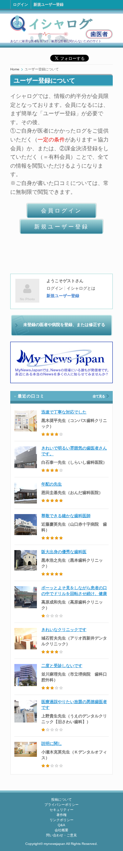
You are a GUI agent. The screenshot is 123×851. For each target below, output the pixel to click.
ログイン (20, 4)
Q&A (61, 825)
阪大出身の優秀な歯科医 (63, 551)
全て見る (99, 396)
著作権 (61, 815)
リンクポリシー (61, 820)
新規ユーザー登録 (48, 4)
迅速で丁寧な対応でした (63, 412)
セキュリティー (61, 810)
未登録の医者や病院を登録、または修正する (64, 324)
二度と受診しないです (61, 665)
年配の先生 (51, 484)
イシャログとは (81, 288)
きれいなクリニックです (63, 629)
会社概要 (61, 830)
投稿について (61, 799)
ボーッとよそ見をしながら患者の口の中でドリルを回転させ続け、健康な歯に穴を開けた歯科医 (74, 593)
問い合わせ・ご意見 (61, 835)
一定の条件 (51, 139)
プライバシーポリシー (61, 804)
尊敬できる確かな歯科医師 (66, 515)
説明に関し (51, 743)
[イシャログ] (61, 28)
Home (14, 69)
